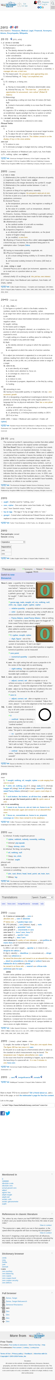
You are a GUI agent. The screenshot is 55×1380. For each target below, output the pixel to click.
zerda (4, 1258)
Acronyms (47, 31)
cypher (31, 605)
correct (20, 681)
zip (15, 605)
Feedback (28, 1354)
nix (36, 602)
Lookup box (34, 1347)
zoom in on (12, 807)
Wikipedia (23, 33)
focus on (21, 807)
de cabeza (15, 951)
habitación (7, 964)
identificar (24, 953)
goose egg (14, 602)
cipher (3, 422)
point (34, 874)
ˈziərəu (12, 1041)
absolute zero (7, 1186)
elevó (8, 961)
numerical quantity (19, 657)
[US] (11, 27)
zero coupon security (10, 1280)
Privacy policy (17, 1354)
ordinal (14, 751)
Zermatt (5, 1267)
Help (43, 1345)
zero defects (7, 1283)
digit (13, 639)
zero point (14, 653)
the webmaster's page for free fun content (36, 1095)
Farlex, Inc (22, 1356)
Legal (31, 31)
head (24, 874)
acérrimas (7, 969)
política (46, 940)
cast (14, 874)
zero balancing (7, 1274)
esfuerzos (16, 956)
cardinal (14, 719)
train (43, 874)
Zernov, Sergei (11, 1298)
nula (29, 927)
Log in (44, 4)
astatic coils (6, 1199)
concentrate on (22, 815)
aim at (29, 807)
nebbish (17, 839)
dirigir (48, 953)
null (48, 602)
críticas (40, 966)
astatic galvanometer (10, 1202)
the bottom (23, 797)
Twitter (41, 7)
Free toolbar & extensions (18, 1345)
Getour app (25, 5)
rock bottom (13, 797)
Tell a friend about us (38, 1093)
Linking (26, 1347)
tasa (18, 938)
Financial (38, 31)
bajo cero (28, 922)
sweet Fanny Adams (32, 618)
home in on (45, 807)
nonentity (33, 839)
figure (18, 639)
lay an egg (8, 512)
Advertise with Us (40, 1354)
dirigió (31, 961)
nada (22, 602)
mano (5, 943)
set (25, 681)
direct (19, 874)
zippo (19, 605)
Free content (17, 1347)
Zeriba (4, 1262)
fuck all (22, 788)
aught (6, 502)
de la (15, 964)
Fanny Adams (17, 618)
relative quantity (18, 608)
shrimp (16, 846)
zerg (3, 1260)
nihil (13, 612)
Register (45, 2)
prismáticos (18, 961)
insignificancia (24, 904)
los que (19, 969)
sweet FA (40, 788)
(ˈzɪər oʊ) (13, 300)
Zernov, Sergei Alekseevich (16, 1301)
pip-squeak (20, 843)
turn (47, 874)
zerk (3, 1264)
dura (10, 943)
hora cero (11, 904)
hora (18, 932)
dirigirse (6, 951)
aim (9, 874)
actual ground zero (9, 1188)
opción (20, 935)
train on (36, 807)
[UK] (16, 27)
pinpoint (43, 815)
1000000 (5, 1181)
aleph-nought (7, 1195)
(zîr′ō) (12, 439)
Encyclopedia (12, 33)
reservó (30, 966)
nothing (42, 602)
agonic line (6, 1192)
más (45, 966)
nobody (25, 839)
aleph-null (5, 1197)
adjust (14, 681)
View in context (46, 1225)
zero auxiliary (7, 1271)
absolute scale (7, 1183)
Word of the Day (34, 1345)
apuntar (30, 948)
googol (6, 515)
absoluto (26, 919)
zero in (13, 695)
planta (27, 964)
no (12, 734)
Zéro (7, 1311)
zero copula (6, 1276)
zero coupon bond (9, 1278)
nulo (40, 925)
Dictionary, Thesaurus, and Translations (36, 1335)
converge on (8, 818)
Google (43, 7)
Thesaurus (16, 31)
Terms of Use (5, 1354)
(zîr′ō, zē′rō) (17, 39)
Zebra (27, 245)
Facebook (39, 7)
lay (16, 877)
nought (22, 635)
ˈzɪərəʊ (12, 172)
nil (33, 602)
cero (3, 904)
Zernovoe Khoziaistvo (14, 1305)
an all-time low (35, 797)
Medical (24, 31)
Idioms (3, 33)
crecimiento (23, 930)
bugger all (7, 788)
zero (5, 505)
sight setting (16, 669)
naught (28, 602)
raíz (42, 904)
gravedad (21, 927)
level (29, 874)
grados (21, 922)
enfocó (39, 961)
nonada (35, 904)
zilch (11, 605)
